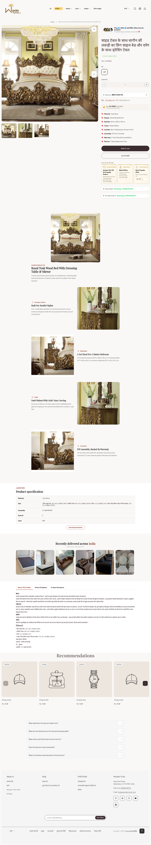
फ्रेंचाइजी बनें (81, 781)
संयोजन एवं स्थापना (85, 831)
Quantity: (104, 79)
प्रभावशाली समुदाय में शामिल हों (87, 785)
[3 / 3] (41, 130)
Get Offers (100, 817)
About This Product (24, 587)
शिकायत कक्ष (72, 831)
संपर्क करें (45, 781)
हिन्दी (125, 8)
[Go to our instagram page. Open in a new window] (122, 798)
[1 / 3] (9, 130)
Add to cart (125, 148)
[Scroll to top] (141, 831)
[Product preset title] (19, 679)
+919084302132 (125, 788)
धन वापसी (50, 831)
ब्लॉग (8, 785)
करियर (80, 790)
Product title (6, 700)
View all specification (75, 527)
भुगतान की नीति (61, 831)
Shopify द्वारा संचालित (131, 831)
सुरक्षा (42, 831)
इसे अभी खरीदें (125, 156)
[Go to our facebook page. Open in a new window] (115, 798)
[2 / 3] (25, 130)
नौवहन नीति (97, 831)
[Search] (135, 8)
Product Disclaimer (57, 587)
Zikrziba (9, 794)
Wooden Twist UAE (13, 790)
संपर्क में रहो (10, 781)
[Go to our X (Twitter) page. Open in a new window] (129, 798)
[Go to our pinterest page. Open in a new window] (115, 804)
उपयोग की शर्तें (34, 831)
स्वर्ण (104, 72)
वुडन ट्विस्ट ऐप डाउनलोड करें (50, 785)
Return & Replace (41, 587)
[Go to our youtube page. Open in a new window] (135, 798)
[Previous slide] (5, 74)
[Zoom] (94, 29)
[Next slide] (94, 74)
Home (52, 22)
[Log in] (140, 8)
